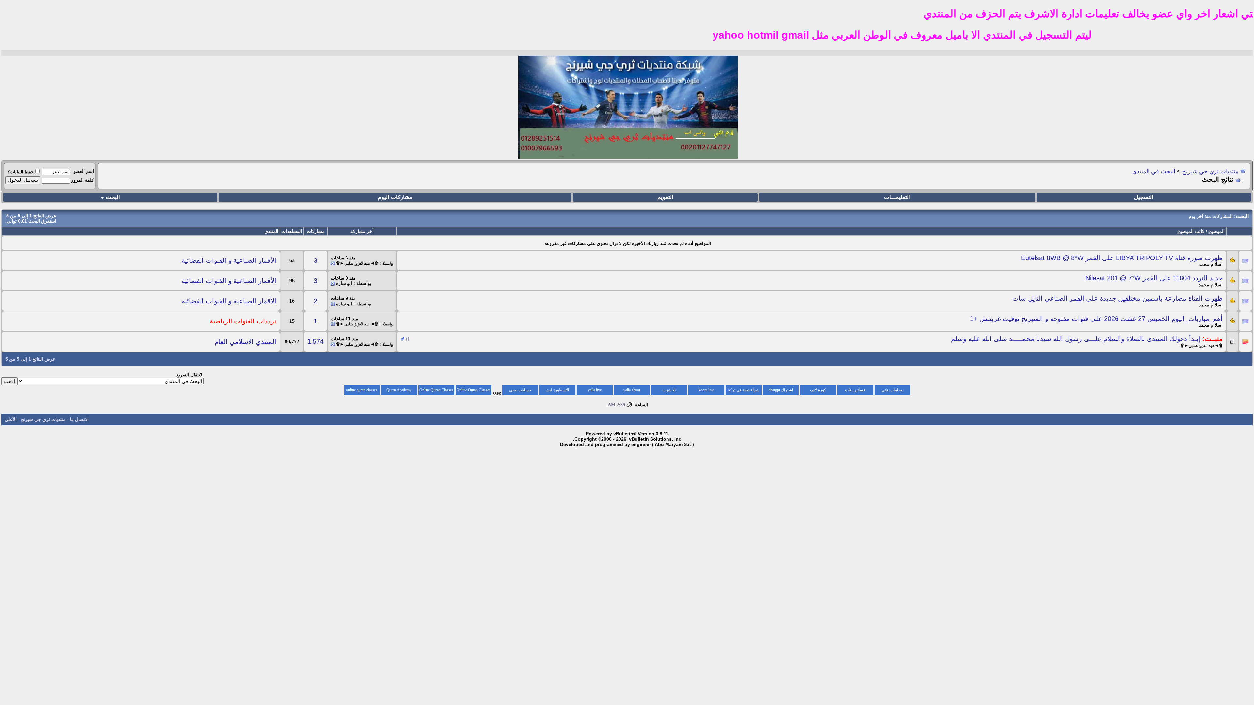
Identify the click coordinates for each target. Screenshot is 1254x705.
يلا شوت (669, 390)
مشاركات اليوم (395, 197)
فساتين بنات (855, 390)
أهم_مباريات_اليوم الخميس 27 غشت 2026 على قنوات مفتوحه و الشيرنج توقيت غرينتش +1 (1096, 318)
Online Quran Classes (436, 390)
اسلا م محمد (1211, 264)
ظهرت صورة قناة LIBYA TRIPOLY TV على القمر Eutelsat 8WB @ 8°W (1122, 257)
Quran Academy (398, 390)
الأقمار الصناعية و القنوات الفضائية (229, 260)
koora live (706, 390)
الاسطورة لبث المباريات (557, 391)
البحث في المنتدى (1153, 171)
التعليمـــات (897, 197)
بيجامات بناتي (892, 390)
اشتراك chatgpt (781, 390)
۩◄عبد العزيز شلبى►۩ (1202, 345)
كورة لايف (818, 390)
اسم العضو (83, 171)
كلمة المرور (82, 180)
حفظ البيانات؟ (21, 171)
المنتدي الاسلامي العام (245, 341)
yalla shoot (631, 390)
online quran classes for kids (361, 391)
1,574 (315, 341)
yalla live (595, 390)
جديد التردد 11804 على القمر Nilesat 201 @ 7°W (1154, 278)
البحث (113, 197)
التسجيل (1143, 197)
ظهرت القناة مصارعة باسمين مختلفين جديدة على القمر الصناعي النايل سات (1117, 298)
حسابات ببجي (520, 390)
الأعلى (11, 419)
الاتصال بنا (79, 419)
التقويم (665, 197)
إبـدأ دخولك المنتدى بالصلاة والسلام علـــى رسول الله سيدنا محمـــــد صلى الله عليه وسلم (1075, 338)
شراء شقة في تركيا (743, 390)
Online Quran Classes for (473, 391)
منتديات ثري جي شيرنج (1210, 171)
